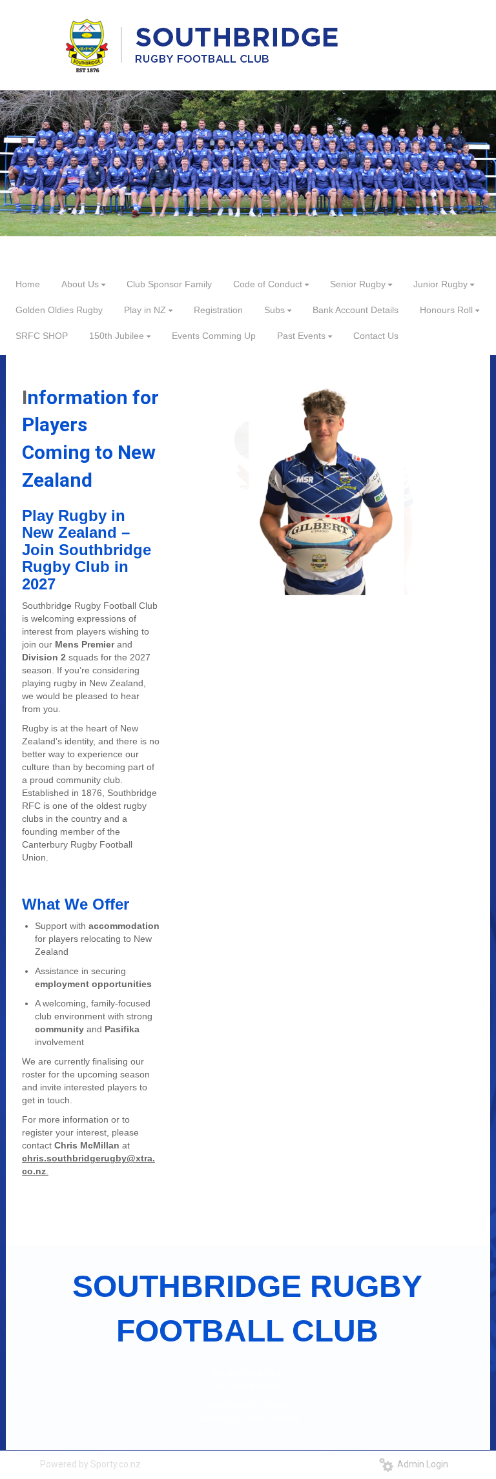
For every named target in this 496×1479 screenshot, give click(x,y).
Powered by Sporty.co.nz (90, 1464)
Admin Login (420, 1464)
